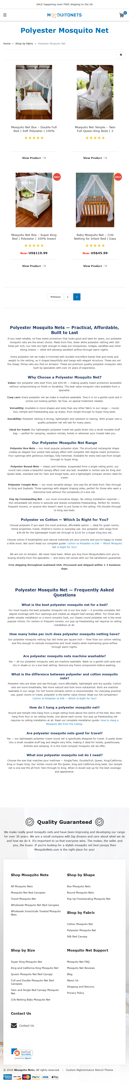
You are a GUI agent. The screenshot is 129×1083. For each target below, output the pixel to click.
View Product (31, 158)
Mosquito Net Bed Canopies (28, 892)
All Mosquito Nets (22, 886)
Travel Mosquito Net (23, 898)
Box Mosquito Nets (79, 886)
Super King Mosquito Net (26, 961)
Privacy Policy (75, 992)
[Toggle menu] (15, 15)
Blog (69, 974)
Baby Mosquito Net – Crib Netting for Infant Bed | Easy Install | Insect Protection (95, 238)
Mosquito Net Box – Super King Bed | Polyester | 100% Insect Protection (34, 238)
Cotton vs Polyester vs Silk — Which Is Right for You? (65, 698)
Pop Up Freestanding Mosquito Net (89, 898)
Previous (55, 296)
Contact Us (26, 1025)
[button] (120, 54)
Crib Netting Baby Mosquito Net (30, 999)
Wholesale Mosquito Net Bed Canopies (35, 904)
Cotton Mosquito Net (80, 923)
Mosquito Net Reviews (81, 967)
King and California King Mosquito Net (34, 967)
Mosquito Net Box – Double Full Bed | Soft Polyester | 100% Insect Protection (34, 130)
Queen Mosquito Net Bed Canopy (32, 974)
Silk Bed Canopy (77, 936)
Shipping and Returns (80, 986)
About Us (72, 980)
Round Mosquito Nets (80, 892)
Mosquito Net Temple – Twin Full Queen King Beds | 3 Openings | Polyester (95, 130)
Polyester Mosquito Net (81, 930)
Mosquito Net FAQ (78, 961)
